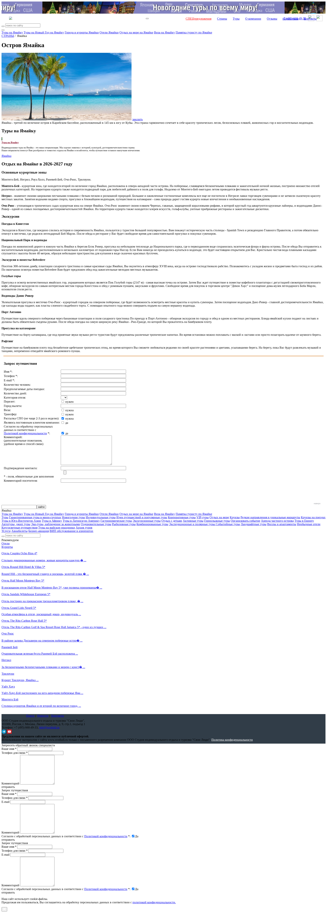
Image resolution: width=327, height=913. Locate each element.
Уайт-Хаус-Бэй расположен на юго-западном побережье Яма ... (42, 693)
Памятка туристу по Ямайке (194, 32)
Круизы (235, 517)
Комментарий (10, 783)
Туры (236, 18)
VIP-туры (202, 517)
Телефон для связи (15, 752)
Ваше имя (9, 748)
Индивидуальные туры (101, 517)
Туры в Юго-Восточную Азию (21, 520)
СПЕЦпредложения (198, 18)
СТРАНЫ (8, 35)
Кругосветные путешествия (19, 527)
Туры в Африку (52, 520)
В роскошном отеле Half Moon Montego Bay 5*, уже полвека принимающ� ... (52, 587)
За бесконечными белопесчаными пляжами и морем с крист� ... (43, 667)
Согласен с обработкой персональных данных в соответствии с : (66, 836)
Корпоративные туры (182, 517)
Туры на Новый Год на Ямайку (44, 32)
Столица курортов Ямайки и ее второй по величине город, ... (41, 705)
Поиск (30, 715)
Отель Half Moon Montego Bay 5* (23, 580)
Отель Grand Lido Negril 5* (19, 607)
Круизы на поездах (313, 517)
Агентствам (290, 18)
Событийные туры (228, 524)
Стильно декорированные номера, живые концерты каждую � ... (44, 560)
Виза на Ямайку (164, 32)
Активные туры (193, 520)
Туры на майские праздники (56, 527)
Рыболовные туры (124, 524)
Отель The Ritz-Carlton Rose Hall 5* (24, 620)
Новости (42, 715)
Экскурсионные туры (147, 520)
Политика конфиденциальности (232, 739)
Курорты (7, 546)
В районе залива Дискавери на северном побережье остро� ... (42, 640)
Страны (222, 18)
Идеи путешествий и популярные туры (141, 517)
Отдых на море (219, 517)
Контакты (310, 18)
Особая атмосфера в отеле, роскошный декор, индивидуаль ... (41, 614)
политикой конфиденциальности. (154, 902)
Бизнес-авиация (38, 531)
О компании (253, 18)
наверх (317, 503)
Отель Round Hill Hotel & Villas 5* (23, 567)
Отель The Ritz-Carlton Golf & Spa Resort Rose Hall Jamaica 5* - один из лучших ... (54, 627)
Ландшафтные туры (253, 524)
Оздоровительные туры (96, 524)
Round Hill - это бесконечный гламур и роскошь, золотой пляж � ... (45, 574)
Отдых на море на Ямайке (136, 32)
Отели (6, 543)
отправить (8, 892)
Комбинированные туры (152, 524)
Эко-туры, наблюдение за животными (55, 524)
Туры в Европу (304, 520)
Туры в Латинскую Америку (81, 520)
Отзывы (272, 18)
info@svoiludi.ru (49, 727)
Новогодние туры (73, 517)
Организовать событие (245, 520)
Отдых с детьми (171, 520)
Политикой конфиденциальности (25, 433)
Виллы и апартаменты (281, 524)
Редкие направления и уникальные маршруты (270, 517)
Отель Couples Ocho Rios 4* (19, 553)
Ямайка (6, 155)
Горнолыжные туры (217, 520)
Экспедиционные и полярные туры (192, 524)
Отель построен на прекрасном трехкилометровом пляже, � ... (42, 601)
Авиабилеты (19, 531)
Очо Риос (8, 633)
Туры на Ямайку (12, 32)
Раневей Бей (10, 647)
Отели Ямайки (109, 32)
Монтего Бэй (10, 699)
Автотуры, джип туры (16, 524)
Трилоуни (8, 673)
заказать (137, 119)
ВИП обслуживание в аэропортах (71, 531)
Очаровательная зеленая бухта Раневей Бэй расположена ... (40, 653)
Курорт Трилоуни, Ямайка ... (20, 680)
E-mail (5, 801)
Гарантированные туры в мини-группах (35, 517)
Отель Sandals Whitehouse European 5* (26, 594)
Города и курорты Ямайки (82, 32)
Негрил (6, 660)
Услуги (6, 531)
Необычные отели (308, 524)
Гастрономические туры (116, 520)
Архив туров (84, 527)
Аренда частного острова (277, 520)
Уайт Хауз (8, 686)
